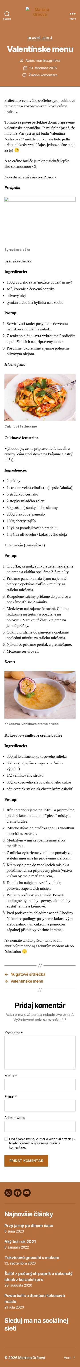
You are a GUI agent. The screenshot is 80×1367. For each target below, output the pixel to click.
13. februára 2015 (43, 68)
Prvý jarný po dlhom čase (28, 1225)
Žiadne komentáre (43, 75)
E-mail (10, 1097)
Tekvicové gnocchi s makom (31, 1257)
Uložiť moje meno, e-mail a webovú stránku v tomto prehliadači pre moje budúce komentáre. (42, 1143)
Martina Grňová (31, 1357)
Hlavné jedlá (40, 38)
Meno (10, 1076)
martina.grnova (48, 60)
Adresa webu (14, 1118)
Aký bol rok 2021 (20, 1241)
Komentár (13, 1033)
